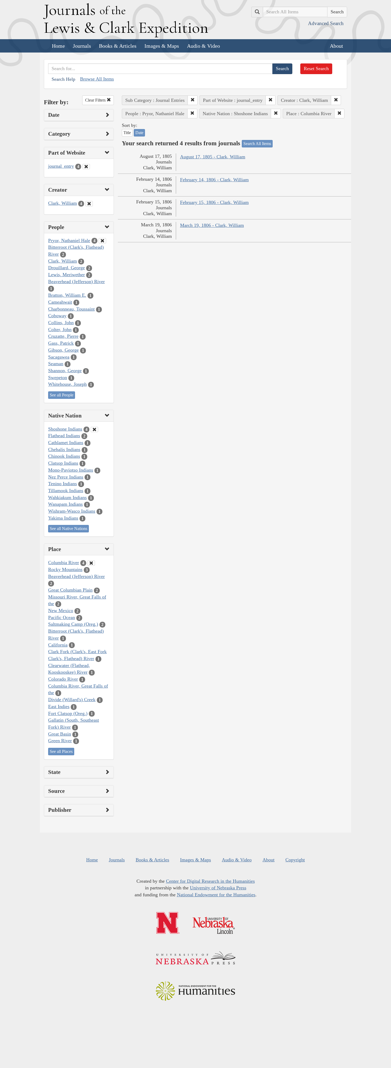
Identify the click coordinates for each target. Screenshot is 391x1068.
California (58, 645)
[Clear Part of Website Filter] (86, 166)
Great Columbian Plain (70, 590)
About (336, 46)
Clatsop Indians (63, 463)
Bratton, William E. (67, 295)
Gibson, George (63, 350)
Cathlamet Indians (65, 442)
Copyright (295, 859)
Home (58, 46)
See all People (61, 395)
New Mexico (60, 610)
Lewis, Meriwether (66, 274)
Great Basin (59, 734)
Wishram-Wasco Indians (71, 511)
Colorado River (63, 679)
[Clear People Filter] (102, 240)
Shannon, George (65, 370)
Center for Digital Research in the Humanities (210, 881)
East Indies (58, 706)
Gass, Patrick (61, 343)
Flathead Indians (64, 435)
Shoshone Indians (65, 429)
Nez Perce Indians (65, 477)
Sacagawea (58, 357)
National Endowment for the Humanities (216, 894)
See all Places (61, 751)
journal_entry (61, 166)
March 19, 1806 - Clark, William (212, 225)
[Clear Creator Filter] (89, 203)
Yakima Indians (63, 518)
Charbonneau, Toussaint (71, 309)
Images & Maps (161, 46)
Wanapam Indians (65, 504)
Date (139, 132)
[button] (193, 100)
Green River (60, 740)
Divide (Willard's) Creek (71, 699)
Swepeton (57, 377)
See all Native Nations (68, 528)
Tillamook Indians (65, 490)
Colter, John (60, 329)
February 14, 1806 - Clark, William (214, 179)
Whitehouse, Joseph (67, 384)
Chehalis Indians (64, 449)
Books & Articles (117, 46)
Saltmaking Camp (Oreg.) (73, 624)
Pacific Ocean (61, 617)
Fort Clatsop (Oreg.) (68, 713)
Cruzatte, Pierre (63, 336)
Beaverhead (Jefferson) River (76, 281)
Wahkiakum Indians (67, 497)
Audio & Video (203, 46)
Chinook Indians (64, 456)
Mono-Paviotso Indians (70, 470)
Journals (82, 46)
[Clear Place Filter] (91, 563)
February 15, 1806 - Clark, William (214, 202)
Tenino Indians (62, 483)
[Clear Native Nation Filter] (94, 429)
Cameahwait (60, 302)
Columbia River (63, 562)
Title (127, 132)
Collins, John (61, 322)
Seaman (55, 363)
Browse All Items (97, 79)
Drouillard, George (66, 267)
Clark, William (62, 203)
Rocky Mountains (65, 569)
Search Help (63, 79)
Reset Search (316, 68)
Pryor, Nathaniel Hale (69, 240)
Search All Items (257, 143)
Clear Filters (96, 100)
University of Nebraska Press (218, 887)
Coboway (57, 315)
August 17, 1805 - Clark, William (212, 156)
